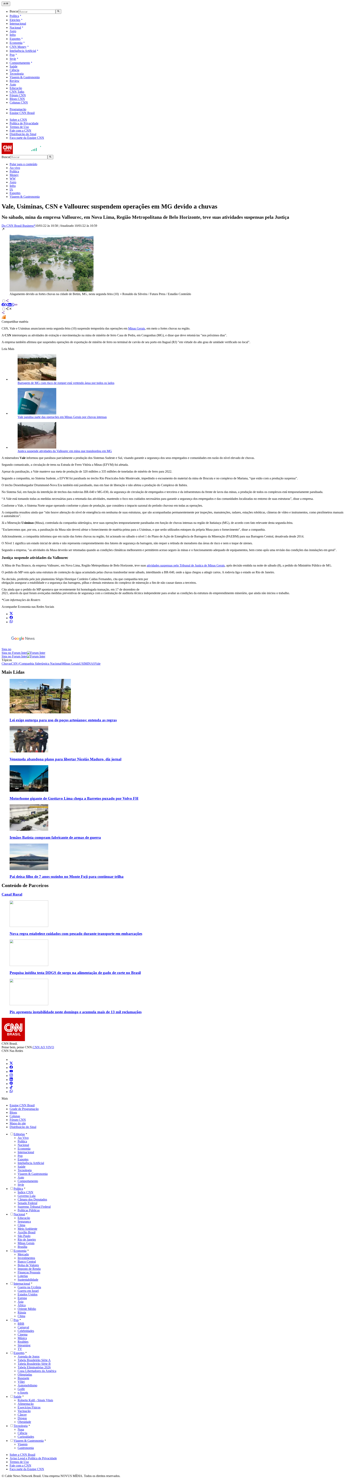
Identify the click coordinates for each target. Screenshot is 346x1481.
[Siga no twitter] (11, 614)
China (21, 1316)
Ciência (14, 70)
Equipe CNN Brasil (22, 113)
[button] (173, 262)
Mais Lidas (13, 672)
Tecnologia (17, 73)
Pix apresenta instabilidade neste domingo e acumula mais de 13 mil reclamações (76, 1012)
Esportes (15, 38)
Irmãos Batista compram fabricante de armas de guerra (55, 837)
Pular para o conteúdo (23, 164)
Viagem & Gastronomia (25, 77)
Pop (12, 54)
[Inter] (12, 1059)
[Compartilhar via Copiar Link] (16, 305)
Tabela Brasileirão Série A (34, 1360)
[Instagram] (11, 1075)
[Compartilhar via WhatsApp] (12, 305)
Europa (22, 1298)
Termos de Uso (19, 127)
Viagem (22, 1444)
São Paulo (24, 1236)
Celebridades (26, 1331)
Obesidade (24, 1422)
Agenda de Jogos (28, 1356)
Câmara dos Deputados (32, 1199)
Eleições (15, 20)
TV (20, 1349)
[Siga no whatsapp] (11, 622)
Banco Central (27, 1261)
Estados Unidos (27, 1294)
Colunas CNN (19, 102)
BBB (21, 1323)
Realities (23, 1341)
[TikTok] (11, 1087)
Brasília (22, 1246)
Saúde (13, 66)
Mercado (23, 1254)
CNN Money (18, 46)
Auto (13, 84)
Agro (13, 31)
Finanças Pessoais (29, 1272)
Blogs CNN (17, 99)
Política (14, 16)
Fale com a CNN (20, 130)
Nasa (21, 1429)
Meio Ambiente (27, 1228)
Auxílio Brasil (26, 1232)
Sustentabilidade (28, 1279)
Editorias (19, 1134)
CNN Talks (17, 91)
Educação (16, 88)
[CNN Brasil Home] (23, 153)
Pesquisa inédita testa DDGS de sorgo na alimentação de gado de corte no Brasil (75, 973)
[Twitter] (11, 1063)
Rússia (22, 1312)
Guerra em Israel (28, 1290)
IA (11, 189)
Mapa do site (18, 1123)
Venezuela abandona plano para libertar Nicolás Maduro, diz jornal (65, 759)
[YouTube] (11, 1071)
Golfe (21, 1389)
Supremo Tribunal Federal (34, 1206)
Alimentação (26, 1403)
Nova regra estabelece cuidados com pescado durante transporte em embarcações (76, 934)
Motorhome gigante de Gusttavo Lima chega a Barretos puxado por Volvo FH (74, 798)
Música (22, 1338)
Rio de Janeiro (27, 1239)
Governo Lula (26, 1196)
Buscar (14, 11)
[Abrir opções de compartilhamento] (9, 309)
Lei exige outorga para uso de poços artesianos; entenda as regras (63, 720)
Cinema (22, 1334)
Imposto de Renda (29, 1268)
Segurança (24, 1221)
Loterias (23, 1276)
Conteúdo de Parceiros (25, 885)
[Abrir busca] (58, 11)
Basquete (23, 1378)
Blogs (13, 1112)
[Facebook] (11, 1067)
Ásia (20, 1301)
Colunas (15, 1116)
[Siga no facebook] (11, 618)
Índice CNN (25, 1192)
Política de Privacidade (24, 123)
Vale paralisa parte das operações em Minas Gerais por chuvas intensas (62, 417)
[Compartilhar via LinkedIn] (9, 305)
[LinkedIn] (11, 1079)
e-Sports (23, 1392)
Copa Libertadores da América (37, 1371)
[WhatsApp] (11, 1091)
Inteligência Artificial (23, 50)
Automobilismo (27, 1385)
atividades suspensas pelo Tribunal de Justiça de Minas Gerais (186, 565)
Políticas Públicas (29, 1210)
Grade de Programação (24, 1109)
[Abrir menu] (6, 4)
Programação (18, 109)
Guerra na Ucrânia (29, 1287)
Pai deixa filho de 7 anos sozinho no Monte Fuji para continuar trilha (67, 876)
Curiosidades (26, 1436)
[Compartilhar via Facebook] (3, 305)
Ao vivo (15, 167)
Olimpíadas (25, 1374)
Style (13, 58)
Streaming (24, 1345)
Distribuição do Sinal (23, 134)
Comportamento (20, 63)
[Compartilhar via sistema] (3, 313)
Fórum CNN (18, 95)
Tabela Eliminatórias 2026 (34, 1367)
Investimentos (26, 1258)
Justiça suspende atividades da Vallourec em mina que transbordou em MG (65, 451)
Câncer (22, 1414)
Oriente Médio (27, 1309)
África (22, 1305)
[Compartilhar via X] (6, 305)
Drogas (22, 1418)
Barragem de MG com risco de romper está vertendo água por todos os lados (66, 383)
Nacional (15, 27)
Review (14, 81)
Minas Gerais (136, 328)
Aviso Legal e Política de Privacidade (33, 1458)
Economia (16, 42)
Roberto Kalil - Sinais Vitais (35, 1400)
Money (14, 175)
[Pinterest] (11, 1083)
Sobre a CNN (18, 119)
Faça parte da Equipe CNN (27, 137)
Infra (13, 34)
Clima (21, 1225)
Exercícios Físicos (29, 1407)
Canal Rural (12, 894)
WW (13, 178)
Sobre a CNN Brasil (22, 1454)
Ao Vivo (23, 1137)
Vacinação (24, 1411)
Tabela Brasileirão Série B (34, 1363)
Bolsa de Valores (28, 1265)
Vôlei (21, 1381)
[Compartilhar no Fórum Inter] (4, 318)
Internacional (18, 23)
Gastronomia (26, 1448)
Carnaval (23, 1327)
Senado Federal (27, 1203)
